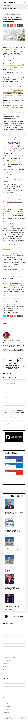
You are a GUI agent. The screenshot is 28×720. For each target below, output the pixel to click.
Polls (6, 566)
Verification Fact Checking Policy (11, 636)
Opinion (7, 548)
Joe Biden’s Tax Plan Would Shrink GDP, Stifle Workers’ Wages (14, 512)
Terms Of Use (6, 663)
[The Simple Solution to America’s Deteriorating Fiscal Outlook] (7, 335)
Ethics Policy (6, 633)
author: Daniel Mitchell (9, 14)
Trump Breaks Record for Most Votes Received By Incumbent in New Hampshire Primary (13, 588)
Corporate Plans (7, 682)
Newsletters (6, 687)
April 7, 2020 (7, 571)
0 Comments (18, 14)
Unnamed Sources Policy (9, 644)
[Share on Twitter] (4, 25)
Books (4, 697)
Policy (8, 5)
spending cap (6, 248)
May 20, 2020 (7, 552)
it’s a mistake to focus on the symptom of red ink (13, 65)
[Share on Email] (18, 25)
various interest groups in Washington (13, 273)
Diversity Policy (7, 642)
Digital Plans (6, 684)
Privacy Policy (6, 660)
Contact (5, 672)
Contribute (5, 703)
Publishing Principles (8, 627)
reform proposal (17, 328)
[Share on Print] (21, 25)
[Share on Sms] (15, 25)
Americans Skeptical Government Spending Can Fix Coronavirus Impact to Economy (14, 569)
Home (4, 5)
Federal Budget (6, 326)
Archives (5, 694)
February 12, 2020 (8, 591)
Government (14, 326)
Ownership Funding (7, 647)
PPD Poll (5, 669)
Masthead (5, 666)
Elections (7, 585)
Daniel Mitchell (15, 340)
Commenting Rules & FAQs (9, 657)
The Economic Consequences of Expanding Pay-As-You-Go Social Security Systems (12, 531)
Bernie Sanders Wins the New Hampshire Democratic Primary (12, 607)
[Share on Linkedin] (8, 25)
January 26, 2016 (11, 13)
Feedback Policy (7, 630)
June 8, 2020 (7, 514)
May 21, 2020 (7, 534)
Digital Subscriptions (8, 706)
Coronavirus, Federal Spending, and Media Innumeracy (13, 550)
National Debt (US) (7, 328)
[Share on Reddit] (11, 25)
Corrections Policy (7, 639)
